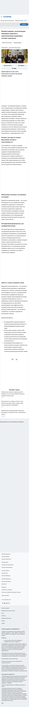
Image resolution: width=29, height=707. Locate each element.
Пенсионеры (17, 42)
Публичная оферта (5, 595)
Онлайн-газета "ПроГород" (7, 589)
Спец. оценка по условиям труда (8, 674)
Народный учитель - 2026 (20, 20)
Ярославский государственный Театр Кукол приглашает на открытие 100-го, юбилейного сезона (13, 413)
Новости (3, 620)
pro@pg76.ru (19, 640)
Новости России (7, 42)
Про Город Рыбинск (5, 570)
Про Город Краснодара (6, 581)
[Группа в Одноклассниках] (5, 603)
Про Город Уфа (5, 573)
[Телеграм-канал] (21, 66)
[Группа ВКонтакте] (7, 66)
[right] (27, 20)
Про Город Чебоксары (6, 575)
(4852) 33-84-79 (11, 641)
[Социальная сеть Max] (14, 68)
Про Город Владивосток (6, 578)
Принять (24, 24)
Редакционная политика (6, 618)
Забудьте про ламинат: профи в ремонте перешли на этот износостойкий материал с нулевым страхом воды (13, 394)
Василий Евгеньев (14, 47)
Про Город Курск (5, 562)
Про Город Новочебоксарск (7, 567)
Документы (4, 587)
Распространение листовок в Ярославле (9, 658)
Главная (3, 623)
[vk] (12, 359)
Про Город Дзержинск (6, 554)
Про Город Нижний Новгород (7, 564)
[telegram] (17, 359)
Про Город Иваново (5, 556)
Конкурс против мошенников (7, 20)
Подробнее (9, 682)
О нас (3, 613)
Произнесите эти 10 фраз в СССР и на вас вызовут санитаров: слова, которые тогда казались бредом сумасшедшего (12, 404)
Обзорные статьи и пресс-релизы (8, 610)
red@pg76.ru (17, 641)
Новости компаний (5, 608)
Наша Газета (4, 583)
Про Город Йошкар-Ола (6, 559)
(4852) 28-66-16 (14, 640)
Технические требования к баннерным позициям (11, 592)
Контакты (3, 615)
